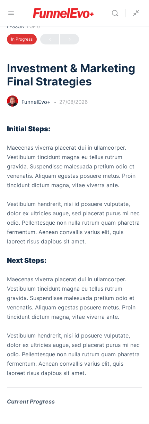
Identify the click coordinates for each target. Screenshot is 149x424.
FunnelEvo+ (36, 102)
